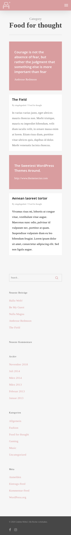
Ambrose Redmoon (20, 320)
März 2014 (15, 377)
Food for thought (35, 105)
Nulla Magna (16, 314)
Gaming (13, 441)
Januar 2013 (16, 398)
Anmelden (15, 477)
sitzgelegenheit (20, 105)
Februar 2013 (17, 391)
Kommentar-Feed (19, 490)
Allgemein (15, 421)
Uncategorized (17, 454)
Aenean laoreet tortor (29, 198)
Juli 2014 (14, 371)
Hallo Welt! (16, 300)
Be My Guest (16, 307)
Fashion (13, 427)
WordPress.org (17, 497)
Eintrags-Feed (17, 483)
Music (12, 448)
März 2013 (15, 384)
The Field (14, 327)
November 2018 (18, 364)
